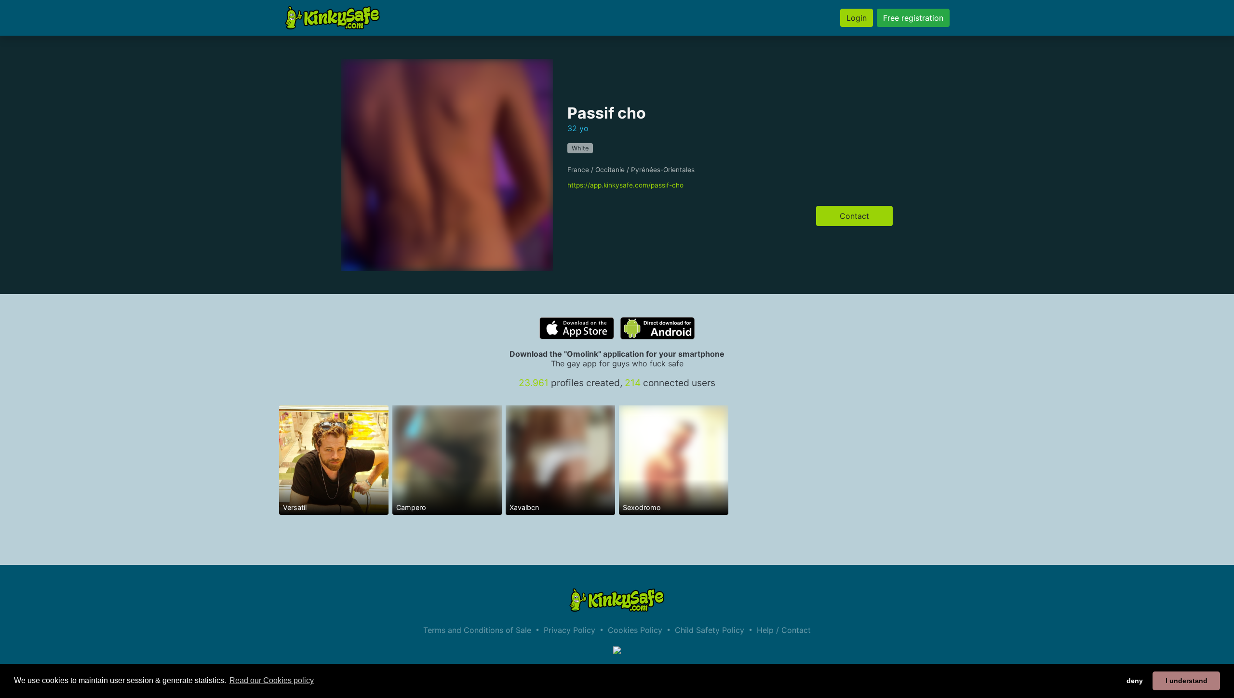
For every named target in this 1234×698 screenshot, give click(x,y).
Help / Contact (784, 630)
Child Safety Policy (709, 630)
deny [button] (1135, 681)
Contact (854, 216)
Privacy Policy (569, 630)
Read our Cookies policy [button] (271, 680)
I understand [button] (1186, 681)
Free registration (913, 18)
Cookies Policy (635, 630)
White (580, 148)
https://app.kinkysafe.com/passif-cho (625, 185)
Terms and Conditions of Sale (477, 630)
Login (856, 18)
